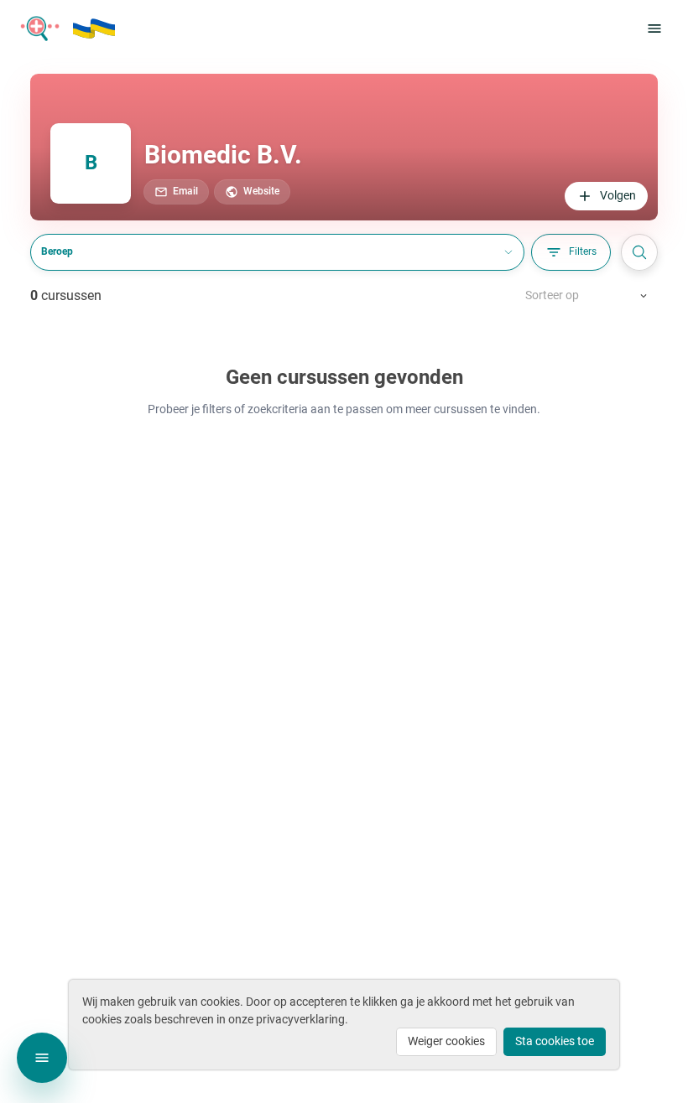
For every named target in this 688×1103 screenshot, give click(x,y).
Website (261, 191)
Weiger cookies (446, 1041)
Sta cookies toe (554, 1041)
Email (185, 191)
